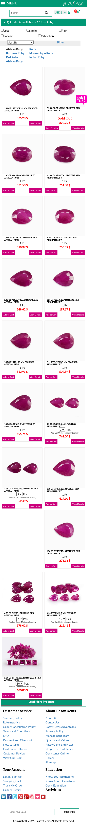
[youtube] (43, 796)
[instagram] (31, 796)
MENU (11, 3)
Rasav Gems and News (59, 744)
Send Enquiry (52, 128)
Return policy (11, 722)
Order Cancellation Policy (19, 726)
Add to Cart (8, 123)
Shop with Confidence (59, 749)
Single (33, 30)
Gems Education (56, 785)
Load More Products (41, 701)
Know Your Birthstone (60, 776)
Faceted (9, 36)
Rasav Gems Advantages (61, 726)
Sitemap (51, 762)
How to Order (12, 744)
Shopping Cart (12, 781)
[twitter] (14, 796)
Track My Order (13, 785)
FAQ (6, 735)
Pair (64, 30)
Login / (7, 776)
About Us (51, 718)
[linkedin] (3, 796)
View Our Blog (12, 758)
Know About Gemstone (60, 781)
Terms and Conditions (17, 731)
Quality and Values (57, 740)
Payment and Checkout (17, 740)
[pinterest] (20, 796)
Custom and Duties (15, 749)
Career (50, 758)
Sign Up (17, 776)
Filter (60, 42)
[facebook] (9, 796)
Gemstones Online (57, 753)
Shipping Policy (12, 718)
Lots (6, 30)
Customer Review (14, 753)
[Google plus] (26, 796)
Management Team (57, 735)
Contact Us (52, 722)
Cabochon (47, 36)
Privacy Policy (55, 731)
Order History (12, 790)
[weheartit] (37, 796)
